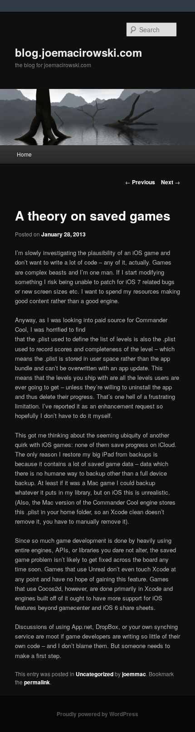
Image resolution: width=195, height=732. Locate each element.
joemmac (134, 674)
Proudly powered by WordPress (97, 714)
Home (24, 154)
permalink (37, 682)
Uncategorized (94, 674)
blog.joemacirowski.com (78, 52)
